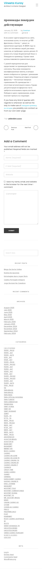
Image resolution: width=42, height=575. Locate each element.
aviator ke (8, 442)
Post (6, 514)
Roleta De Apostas (11, 273)
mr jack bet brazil (12, 498)
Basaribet (8, 446)
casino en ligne (10, 456)
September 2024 (11, 331)
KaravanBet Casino (12, 479)
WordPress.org (10, 559)
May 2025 (8, 315)
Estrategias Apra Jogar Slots (16, 276)
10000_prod (9, 350)
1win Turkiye (9, 399)
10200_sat (8, 367)
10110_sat (8, 357)
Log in (6, 552)
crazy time (8, 470)
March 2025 (9, 319)
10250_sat (8, 369)
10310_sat (8, 374)
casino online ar (11, 463)
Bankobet (8, 444)
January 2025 (9, 324)
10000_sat (8, 353)
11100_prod (8, 385)
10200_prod (9, 362)
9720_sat (8, 427)
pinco (6, 509)
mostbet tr (9, 495)
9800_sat (8, 430)
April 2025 (8, 317)
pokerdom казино (15, 118)
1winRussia (8, 404)
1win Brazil (8, 392)
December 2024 (10, 326)
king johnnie (9, 484)
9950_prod (9, 435)
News (6, 500)
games (6, 474)
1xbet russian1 (10, 411)
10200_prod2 (9, 364)
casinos (7, 467)
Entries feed (9, 555)
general (25, 33)
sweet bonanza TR (12, 526)
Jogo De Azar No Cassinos (15, 283)
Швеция (7, 537)
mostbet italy (10, 488)
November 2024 (10, 329)
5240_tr (7, 416)
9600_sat (8, 425)
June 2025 (8, 312)
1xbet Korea (9, 406)
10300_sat (8, 371)
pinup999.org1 (10, 512)
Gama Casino (9, 472)
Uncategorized (10, 530)
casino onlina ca (11, 460)
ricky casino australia (14, 519)
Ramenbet (8, 516)
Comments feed (10, 557)
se (5, 521)
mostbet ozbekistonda (14, 491)
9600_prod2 (9, 423)
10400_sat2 (9, 383)
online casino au (11, 502)
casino (7, 453)
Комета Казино (10, 535)
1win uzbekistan (10, 402)
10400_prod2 (9, 376)
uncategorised (10, 528)
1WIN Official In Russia (13, 397)
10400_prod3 (9, 378)
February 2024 (10, 333)
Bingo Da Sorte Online (13, 269)
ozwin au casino (11, 507)
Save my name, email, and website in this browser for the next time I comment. (20, 184)
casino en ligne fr (11, 458)
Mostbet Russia (10, 493)
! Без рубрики (9, 348)
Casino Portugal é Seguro (14, 280)
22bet (6, 413)
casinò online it (11, 465)
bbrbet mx (8, 449)
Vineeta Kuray (13, 3)
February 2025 (10, 322)
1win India (8, 395)
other (6, 505)
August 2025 (9, 308)
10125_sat (8, 360)
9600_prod (9, 420)
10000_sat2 (9, 355)
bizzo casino (9, 451)
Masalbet (8, 486)
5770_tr (7, 418)
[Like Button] (32, 33)
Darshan (26, 30)
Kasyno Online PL (11, 481)
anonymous (9, 437)
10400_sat (8, 381)
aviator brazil (10, 439)
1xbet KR (7, 409)
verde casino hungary (14, 533)
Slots (6, 523)
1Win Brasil (8, 390)
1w (5, 388)
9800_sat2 (8, 432)
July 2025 (8, 310)
